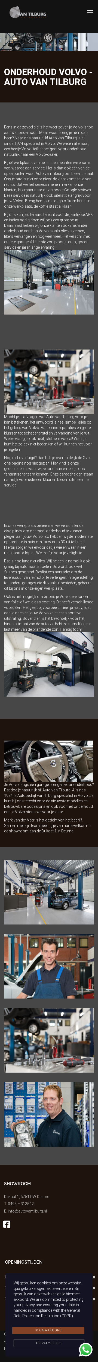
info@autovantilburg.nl (27, 1211)
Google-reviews (77, 190)
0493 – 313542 (21, 1204)
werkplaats (22, 206)
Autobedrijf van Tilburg (36, 795)
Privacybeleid (49, 1343)
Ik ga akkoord (48, 1330)
